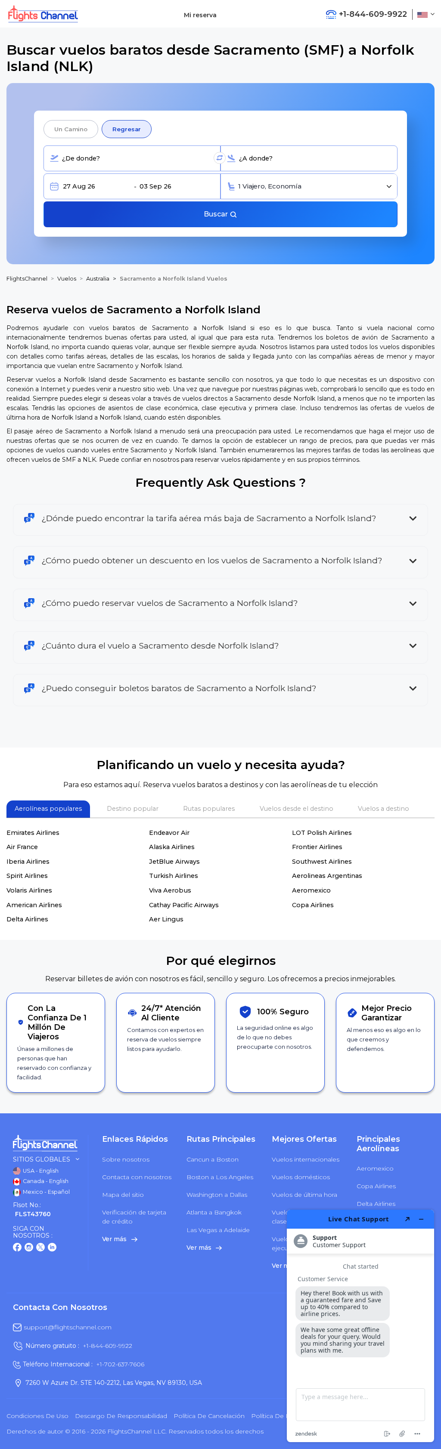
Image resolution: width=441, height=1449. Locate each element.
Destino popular (132, 809)
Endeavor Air (169, 833)
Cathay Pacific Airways (184, 905)
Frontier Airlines (317, 847)
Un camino (70, 129)
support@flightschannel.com (68, 1327)
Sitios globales (41, 1159)
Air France (22, 847)
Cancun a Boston (212, 1159)
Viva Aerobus (170, 890)
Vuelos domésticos (301, 1177)
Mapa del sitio (123, 1195)
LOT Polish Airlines (322, 833)
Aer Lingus (166, 919)
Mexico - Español (46, 1192)
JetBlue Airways (174, 861)
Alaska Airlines (172, 847)
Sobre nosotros (125, 1159)
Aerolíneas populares (48, 809)
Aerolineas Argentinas (327, 876)
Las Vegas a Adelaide (218, 1230)
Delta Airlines (27, 919)
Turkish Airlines (173, 876)
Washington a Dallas (216, 1195)
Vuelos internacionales (305, 1159)
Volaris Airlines (29, 890)
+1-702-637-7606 (120, 1364)
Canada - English (45, 1181)
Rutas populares (209, 809)
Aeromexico (311, 890)
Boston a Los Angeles (219, 1177)
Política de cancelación (209, 1416)
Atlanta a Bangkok (214, 1212)
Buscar (217, 214)
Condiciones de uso (37, 1416)
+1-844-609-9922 (107, 1346)
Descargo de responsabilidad (121, 1416)
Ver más (115, 1239)
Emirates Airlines (32, 833)
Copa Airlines (313, 905)
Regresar (126, 129)
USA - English (40, 1171)
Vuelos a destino (383, 809)
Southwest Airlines (322, 861)
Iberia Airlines (28, 861)
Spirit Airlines (27, 876)
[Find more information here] (360, 1326)
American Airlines (34, 905)
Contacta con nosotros (136, 1177)
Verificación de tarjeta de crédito (134, 1216)
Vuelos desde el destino (296, 809)
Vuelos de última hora (304, 1195)
